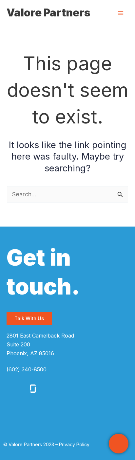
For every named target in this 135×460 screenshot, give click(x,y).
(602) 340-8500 (27, 369)
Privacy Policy (74, 444)
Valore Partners (48, 12)
